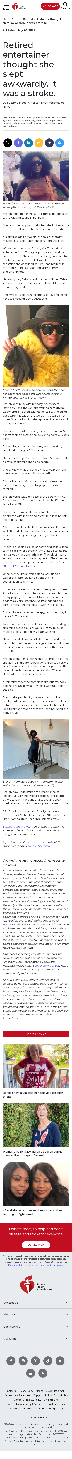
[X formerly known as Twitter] (35, 1360)
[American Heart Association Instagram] (23, 1360)
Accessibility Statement (18, 1395)
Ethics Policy (61, 1395)
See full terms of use (46, 965)
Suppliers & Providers (21, 1408)
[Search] (65, 4)
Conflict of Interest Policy (27, 1399)
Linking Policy (51, 1399)
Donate (52, 6)
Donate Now (36, 1244)
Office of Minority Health (19, 566)
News (17, 19)
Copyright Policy (42, 1395)
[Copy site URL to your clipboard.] (49, 143)
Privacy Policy (25, 1391)
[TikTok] (48, 1360)
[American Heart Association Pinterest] (43, 1373)
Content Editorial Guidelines (49, 1404)
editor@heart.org (39, 846)
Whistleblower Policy (19, 1404)
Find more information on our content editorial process (35, 1265)
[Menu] (7, 5)
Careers (11, 1391)
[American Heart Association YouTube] (60, 1360)
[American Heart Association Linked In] (30, 1373)
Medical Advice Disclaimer (50, 1391)
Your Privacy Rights (36, 1417)
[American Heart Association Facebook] (11, 1360)
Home (7, 19)
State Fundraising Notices (49, 1408)
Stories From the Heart (18, 826)
